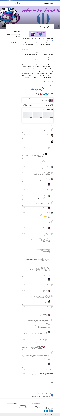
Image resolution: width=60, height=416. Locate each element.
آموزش (24, 3)
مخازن (24, 57)
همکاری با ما (51, 0)
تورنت (40, 84)
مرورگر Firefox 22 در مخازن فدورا (48, 105)
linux (42, 93)
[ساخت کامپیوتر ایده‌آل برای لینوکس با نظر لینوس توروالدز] (48, 115)
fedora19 (46, 93)
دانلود (17, 3)
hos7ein (46, 195)
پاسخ (22, 132)
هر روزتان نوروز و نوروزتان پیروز (15, 42)
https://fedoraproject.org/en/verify (43, 334)
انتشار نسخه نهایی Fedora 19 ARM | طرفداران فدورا (46, 373)
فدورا (15, 403)
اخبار (15, 3)
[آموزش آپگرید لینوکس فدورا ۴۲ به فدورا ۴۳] (37, 115)
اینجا (36, 77)
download (51, 93)
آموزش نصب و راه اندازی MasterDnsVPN (14, 40)
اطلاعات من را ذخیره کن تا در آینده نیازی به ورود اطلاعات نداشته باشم (45, 393)
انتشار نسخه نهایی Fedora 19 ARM (27, 105)
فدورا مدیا (20, 3)
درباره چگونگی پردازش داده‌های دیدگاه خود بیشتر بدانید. (35, 396)
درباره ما (45, 0)
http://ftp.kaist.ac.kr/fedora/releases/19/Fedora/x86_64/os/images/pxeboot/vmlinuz (31, 259)
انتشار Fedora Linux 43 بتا (22, 407)
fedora (48, 93)
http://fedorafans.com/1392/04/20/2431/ (42, 303)
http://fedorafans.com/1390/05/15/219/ (42, 198)
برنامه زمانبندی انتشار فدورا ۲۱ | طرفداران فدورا (47, 369)
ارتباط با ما (48, 0)
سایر (12, 3)
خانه (26, 3)
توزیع (38, 93)
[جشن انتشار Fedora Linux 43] (27, 115)
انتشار (40, 93)
